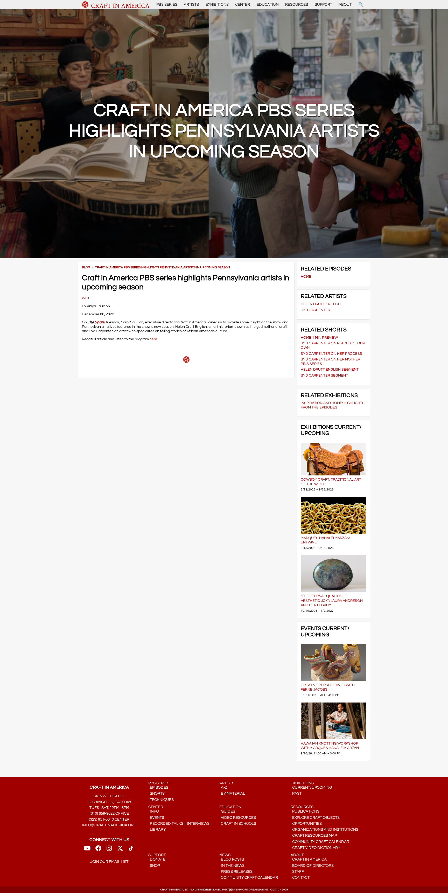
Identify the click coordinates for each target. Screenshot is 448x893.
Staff (297, 872)
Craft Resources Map (314, 835)
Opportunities (306, 824)
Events (156, 818)
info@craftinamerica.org (109, 825)
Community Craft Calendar (320, 842)
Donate (156, 859)
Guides (227, 811)
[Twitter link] (120, 850)
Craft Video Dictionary (315, 848)
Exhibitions (217, 4)
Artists (191, 4)
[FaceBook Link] (98, 850)
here (153, 339)
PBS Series (166, 4)
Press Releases (236, 872)
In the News (231, 866)
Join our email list (109, 862)
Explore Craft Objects (315, 818)
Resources (296, 4)
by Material (232, 793)
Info (153, 811)
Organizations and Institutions (324, 829)
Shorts (156, 793)
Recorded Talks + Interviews (178, 824)
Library (157, 829)
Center (242, 4)
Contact (300, 878)
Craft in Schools (237, 824)
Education (268, 4)
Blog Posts (231, 859)
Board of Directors (312, 866)
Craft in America (309, 859)
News (224, 855)
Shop (154, 866)
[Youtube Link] (87, 850)
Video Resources (237, 818)
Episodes (158, 787)
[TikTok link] (131, 850)
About (345, 4)
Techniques (161, 800)
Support (323, 4)
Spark (99, 322)
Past (296, 793)
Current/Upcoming (311, 787)
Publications (305, 811)
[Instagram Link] (109, 850)
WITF (86, 298)
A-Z (223, 787)
